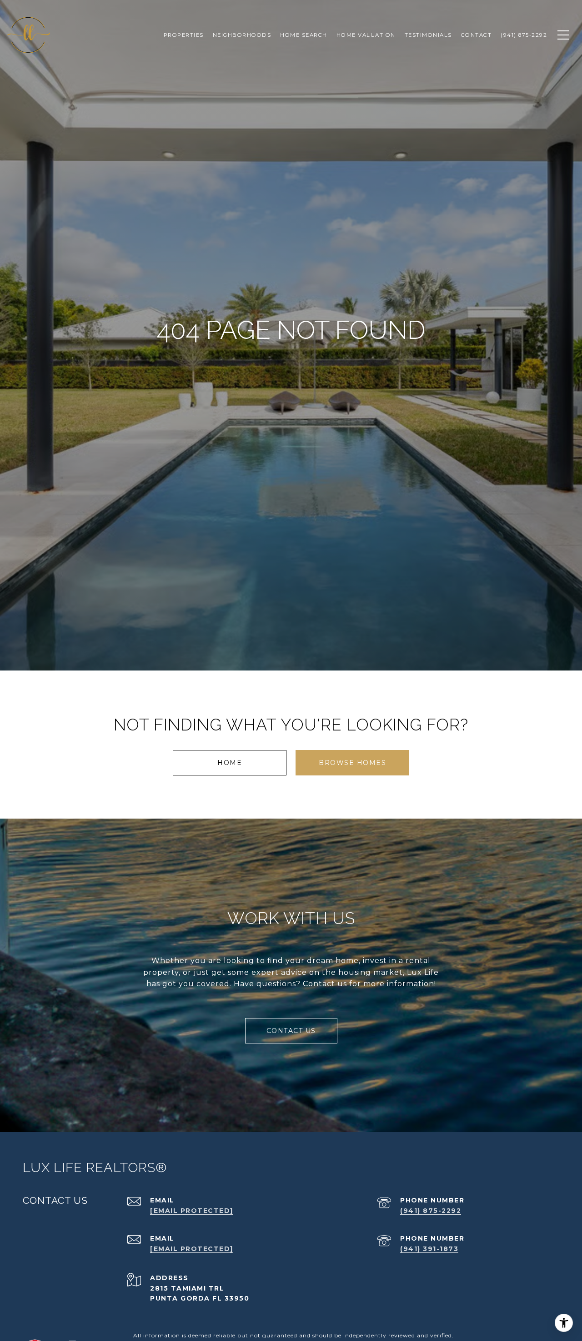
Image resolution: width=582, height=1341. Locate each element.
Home (229, 763)
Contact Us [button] (291, 1031)
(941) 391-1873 (429, 1249)
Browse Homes (352, 763)
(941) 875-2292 (430, 1211)
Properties (184, 35)
